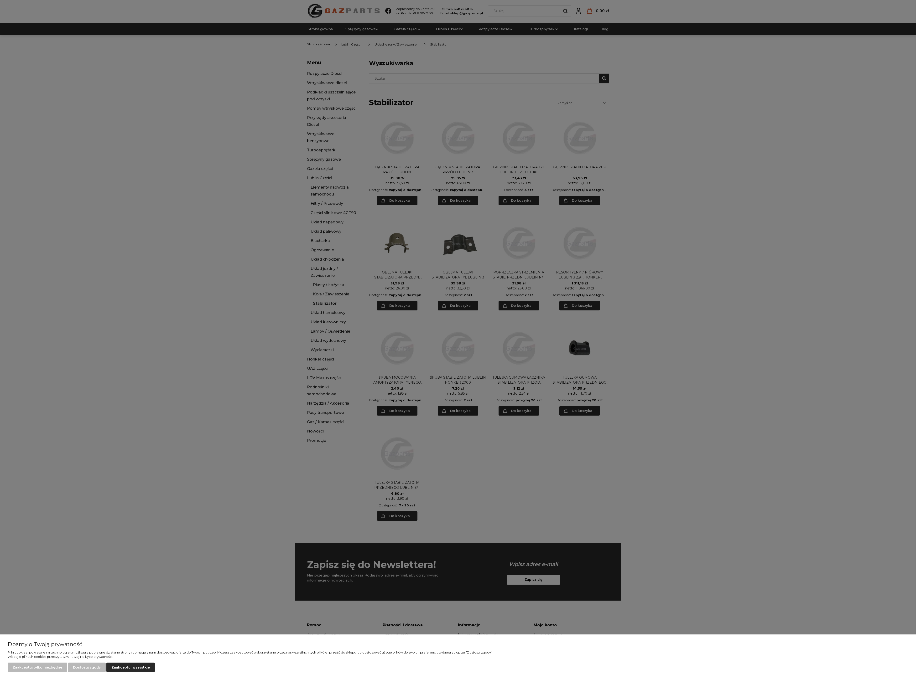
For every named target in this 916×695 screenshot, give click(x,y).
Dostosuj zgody (87, 667)
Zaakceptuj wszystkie (130, 667)
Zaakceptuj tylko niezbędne (37, 667)
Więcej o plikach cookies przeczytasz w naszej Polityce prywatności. (60, 657)
